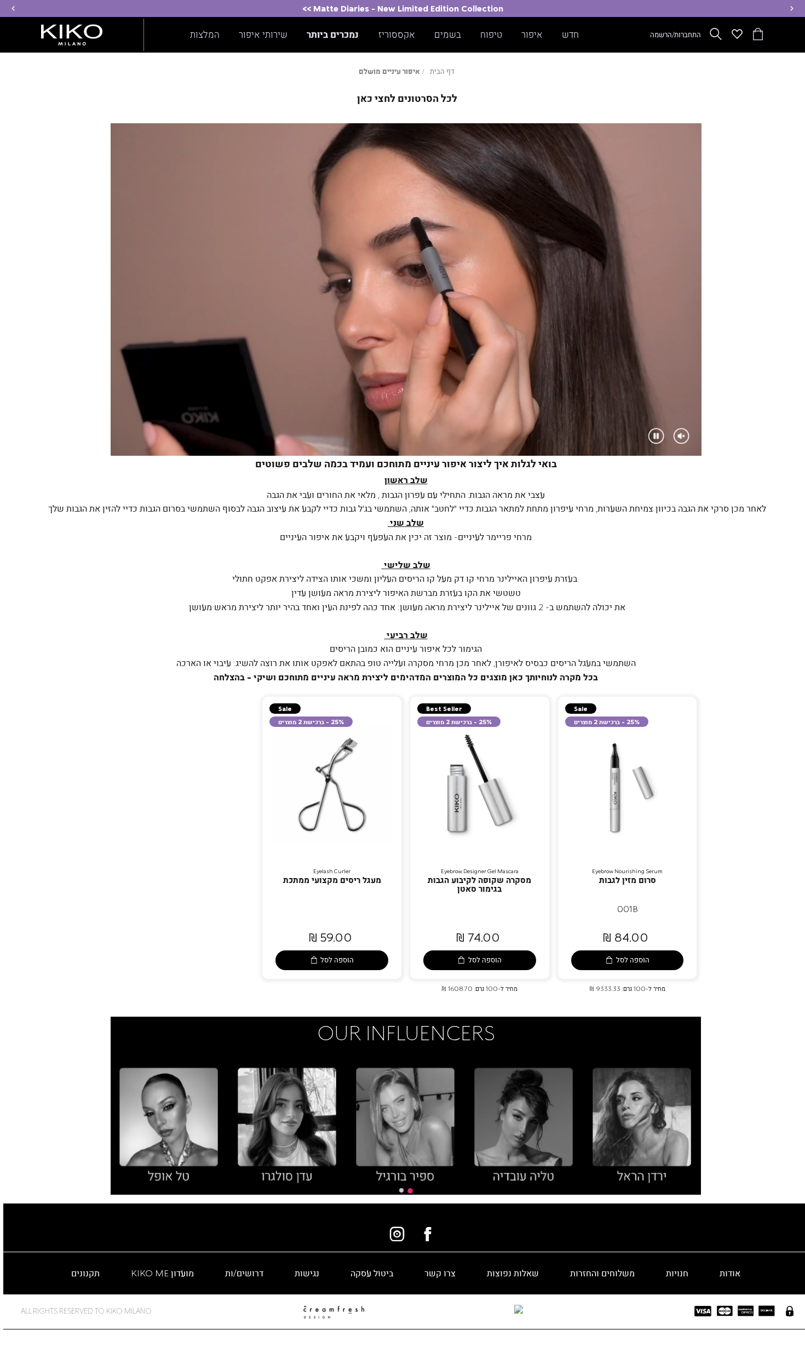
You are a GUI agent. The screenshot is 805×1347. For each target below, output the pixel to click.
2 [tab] (401, 1190)
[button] (791, 8)
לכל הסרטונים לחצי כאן (407, 98)
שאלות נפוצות (513, 1273)
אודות (730, 1273)
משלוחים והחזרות (602, 1273)
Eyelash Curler (331, 871)
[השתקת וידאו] (681, 436)
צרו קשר (440, 1273)
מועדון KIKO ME (162, 1273)
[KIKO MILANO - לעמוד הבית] (71, 32)
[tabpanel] (642, 1126)
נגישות (307, 1273)
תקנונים (85, 1273)
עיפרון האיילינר (525, 578)
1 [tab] (410, 1191)
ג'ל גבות (353, 508)
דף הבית (442, 71)
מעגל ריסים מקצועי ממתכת (332, 880)
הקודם (102, 1117)
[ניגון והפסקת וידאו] (656, 436)
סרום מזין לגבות (627, 880)
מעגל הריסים (573, 662)
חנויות (677, 1273)
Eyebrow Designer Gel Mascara (480, 871)
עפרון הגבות (403, 494)
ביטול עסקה (371, 1273)
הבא (709, 1117)
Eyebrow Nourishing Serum (627, 871)
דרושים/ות (244, 1273)
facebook (427, 1234)
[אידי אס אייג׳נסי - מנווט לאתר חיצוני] (458, 1309)
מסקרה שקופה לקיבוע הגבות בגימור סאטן (479, 884)
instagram (397, 1234)
